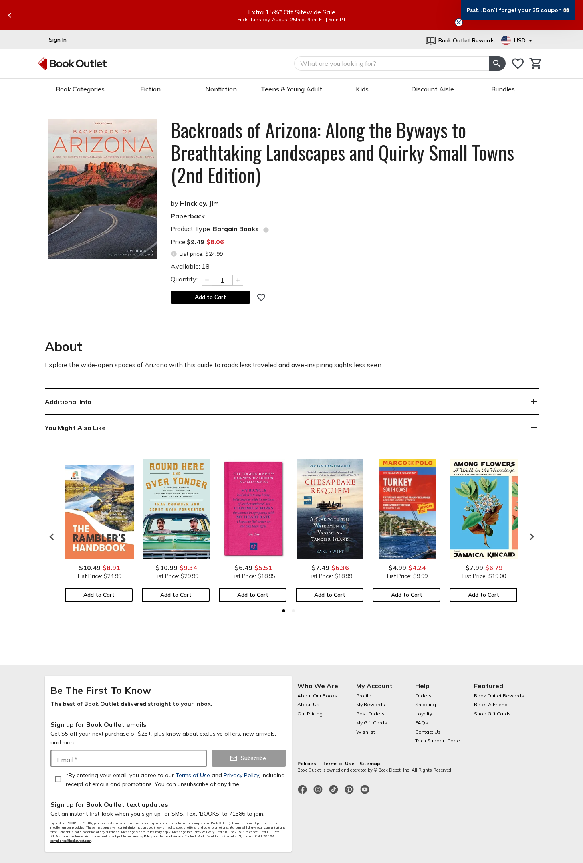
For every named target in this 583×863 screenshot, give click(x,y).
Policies (307, 763)
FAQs (421, 723)
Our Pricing (310, 714)
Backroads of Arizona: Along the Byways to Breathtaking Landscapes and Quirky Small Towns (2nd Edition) (342, 152)
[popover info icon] (266, 230)
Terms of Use (338, 763)
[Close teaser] (459, 22)
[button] (518, 10)
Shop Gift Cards (492, 714)
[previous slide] (9, 15)
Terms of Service (171, 836)
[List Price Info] (174, 254)
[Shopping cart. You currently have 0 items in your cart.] (536, 64)
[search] (497, 63)
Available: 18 (190, 266)
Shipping (425, 704)
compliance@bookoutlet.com (70, 841)
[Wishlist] (518, 64)
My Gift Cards (371, 723)
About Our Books (317, 696)
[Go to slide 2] (293, 610)
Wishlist (365, 732)
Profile (363, 696)
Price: (197, 242)
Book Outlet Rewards (499, 696)
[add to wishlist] (261, 297)
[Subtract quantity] (207, 280)
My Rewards (370, 704)
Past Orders (370, 714)
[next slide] (530, 537)
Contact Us (428, 732)
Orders (423, 696)
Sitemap (369, 763)
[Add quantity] (238, 280)
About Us (308, 704)
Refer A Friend (491, 704)
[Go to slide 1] (283, 610)
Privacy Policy (142, 836)
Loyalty (423, 714)
